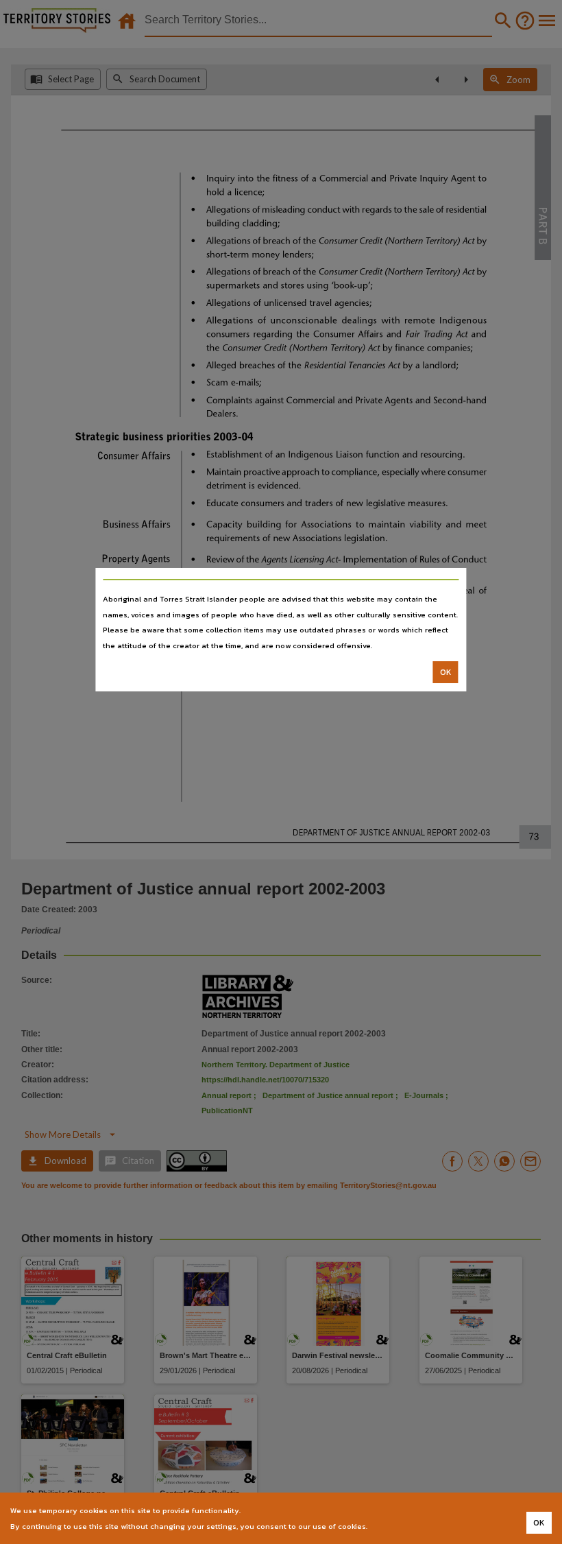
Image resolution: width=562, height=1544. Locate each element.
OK (446, 672)
